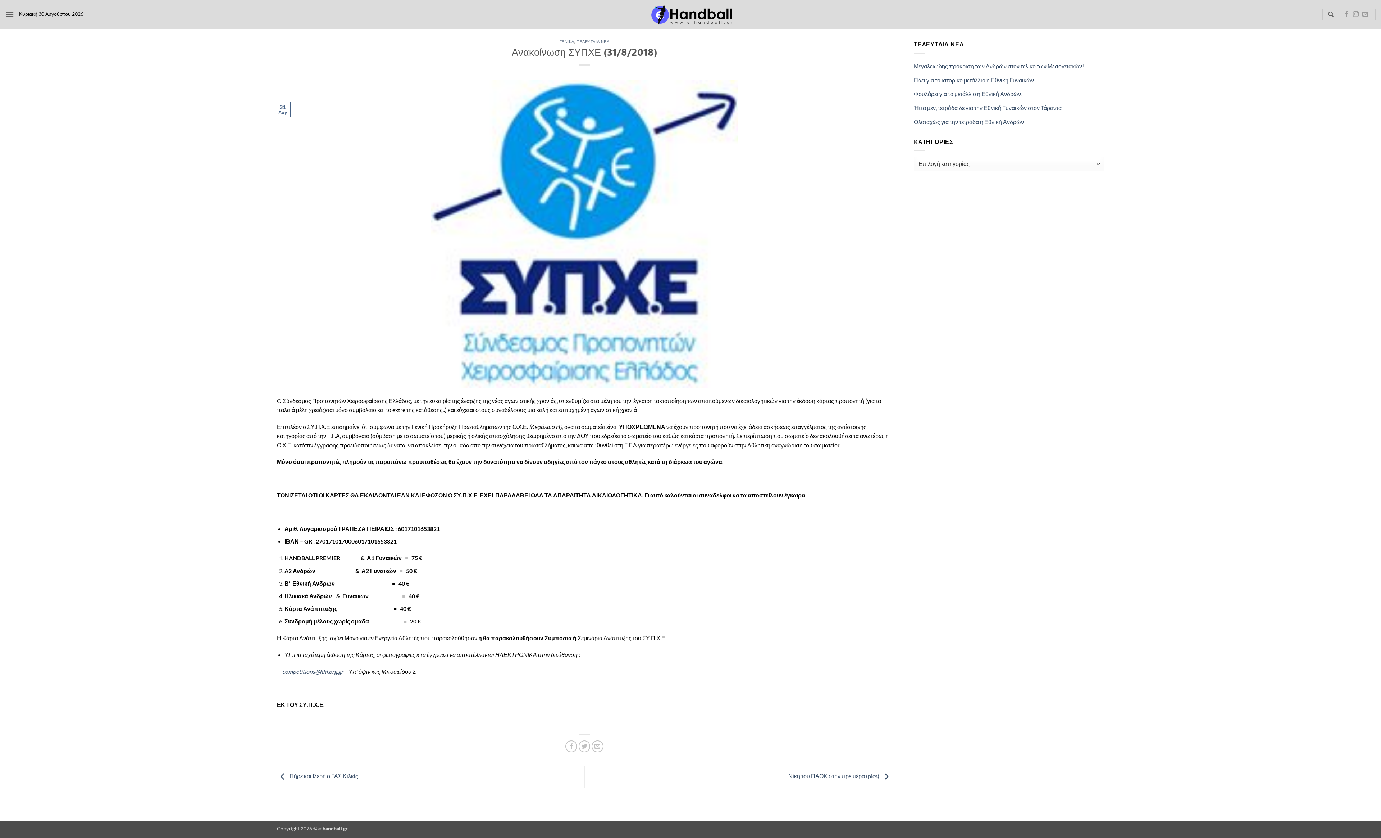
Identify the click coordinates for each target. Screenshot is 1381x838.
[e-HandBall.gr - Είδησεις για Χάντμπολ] (690, 14)
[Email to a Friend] (597, 746)
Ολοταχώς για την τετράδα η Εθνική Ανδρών (969, 121)
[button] (9, 14)
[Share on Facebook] (571, 746)
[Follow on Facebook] (1346, 14)
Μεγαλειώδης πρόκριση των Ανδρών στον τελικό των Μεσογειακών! (999, 66)
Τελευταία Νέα (593, 41)
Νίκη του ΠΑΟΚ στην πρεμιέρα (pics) (834, 776)
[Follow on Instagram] (1356, 14)
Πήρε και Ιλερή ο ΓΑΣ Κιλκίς (323, 776)
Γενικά (567, 41)
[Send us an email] (1365, 14)
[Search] (1331, 14)
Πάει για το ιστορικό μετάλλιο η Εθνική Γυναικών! (975, 80)
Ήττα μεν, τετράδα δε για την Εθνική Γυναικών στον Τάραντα (988, 107)
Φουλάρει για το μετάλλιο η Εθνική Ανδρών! (968, 93)
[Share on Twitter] (585, 746)
